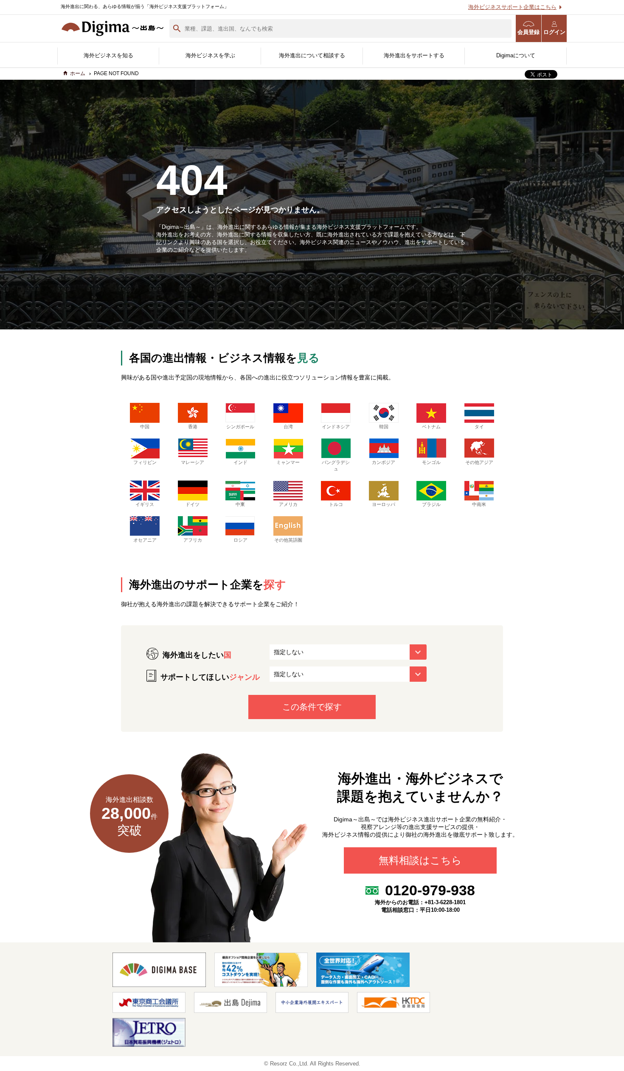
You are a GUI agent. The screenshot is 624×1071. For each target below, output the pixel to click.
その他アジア (479, 462)
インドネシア (336, 426)
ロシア (240, 540)
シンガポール (240, 426)
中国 (144, 426)
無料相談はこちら (420, 861)
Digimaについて (515, 55)
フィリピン (145, 462)
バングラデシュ (336, 465)
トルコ (336, 504)
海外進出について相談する (312, 55)
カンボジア (383, 462)
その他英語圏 (288, 540)
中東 (240, 504)
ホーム (77, 73)
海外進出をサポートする (414, 55)
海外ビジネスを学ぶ (210, 55)
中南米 (479, 504)
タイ (479, 426)
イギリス (144, 504)
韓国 (383, 426)
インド (240, 462)
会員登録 (528, 32)
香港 (192, 426)
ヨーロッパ (383, 504)
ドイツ (193, 504)
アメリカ (288, 504)
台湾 (288, 426)
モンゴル (431, 462)
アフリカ (192, 540)
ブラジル (431, 504)
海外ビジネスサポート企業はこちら (512, 7)
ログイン (554, 32)
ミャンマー (288, 462)
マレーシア (192, 462)
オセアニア (145, 540)
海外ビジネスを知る (108, 55)
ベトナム (431, 426)
